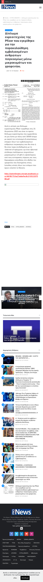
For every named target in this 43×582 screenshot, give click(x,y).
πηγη (6, 222)
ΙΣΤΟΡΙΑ (34, 546)
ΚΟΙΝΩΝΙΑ (14, 549)
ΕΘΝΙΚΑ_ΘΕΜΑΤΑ (29, 539)
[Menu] (40, 7)
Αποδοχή (25, 578)
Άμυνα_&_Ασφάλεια (8, 539)
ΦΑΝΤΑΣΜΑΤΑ (31, 556)
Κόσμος (31, 560)
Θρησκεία (5, 549)
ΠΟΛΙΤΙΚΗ (5, 563)
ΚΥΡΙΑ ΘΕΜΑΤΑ (15, 18)
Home (6, 18)
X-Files (14, 556)
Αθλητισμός (34, 553)
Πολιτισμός (6, 556)
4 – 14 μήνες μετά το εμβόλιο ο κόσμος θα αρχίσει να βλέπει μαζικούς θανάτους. (26, 420)
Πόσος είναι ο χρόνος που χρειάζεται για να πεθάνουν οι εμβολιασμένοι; (26, 456)
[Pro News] (9, 7)
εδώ (15, 578)
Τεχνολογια (14, 563)
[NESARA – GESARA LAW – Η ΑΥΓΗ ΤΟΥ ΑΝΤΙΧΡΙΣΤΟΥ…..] (8, 359)
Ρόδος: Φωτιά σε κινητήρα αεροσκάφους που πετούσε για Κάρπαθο (20, 339)
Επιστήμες (5, 553)
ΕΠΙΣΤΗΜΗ (6, 543)
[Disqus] (22, 260)
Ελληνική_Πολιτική (34, 549)
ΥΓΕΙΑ (12, 226)
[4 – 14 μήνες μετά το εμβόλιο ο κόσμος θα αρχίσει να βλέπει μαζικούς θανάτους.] (8, 421)
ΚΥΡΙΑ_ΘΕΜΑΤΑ (20, 226)
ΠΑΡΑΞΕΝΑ (21, 556)
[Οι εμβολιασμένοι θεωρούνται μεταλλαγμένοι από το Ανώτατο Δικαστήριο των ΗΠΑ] (8, 479)
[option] (22, 298)
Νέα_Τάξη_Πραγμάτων (24, 543)
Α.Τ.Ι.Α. (15, 560)
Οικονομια (23, 560)
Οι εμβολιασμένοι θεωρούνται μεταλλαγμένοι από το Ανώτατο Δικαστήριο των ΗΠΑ (27, 477)
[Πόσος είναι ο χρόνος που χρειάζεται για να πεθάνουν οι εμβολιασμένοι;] (8, 458)
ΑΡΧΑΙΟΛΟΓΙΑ (6, 560)
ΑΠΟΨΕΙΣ (28, 226)
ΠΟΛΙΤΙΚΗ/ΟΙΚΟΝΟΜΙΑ (9, 546)
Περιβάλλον (23, 549)
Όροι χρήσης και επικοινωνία (21, 526)
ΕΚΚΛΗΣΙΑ (37, 543)
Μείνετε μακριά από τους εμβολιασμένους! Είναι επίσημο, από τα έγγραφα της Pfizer (27, 446)
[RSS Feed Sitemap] (21, 528)
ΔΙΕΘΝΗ (19, 539)
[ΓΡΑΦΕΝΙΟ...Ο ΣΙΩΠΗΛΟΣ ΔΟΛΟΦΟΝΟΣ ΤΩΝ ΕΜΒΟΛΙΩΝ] (8, 468)
